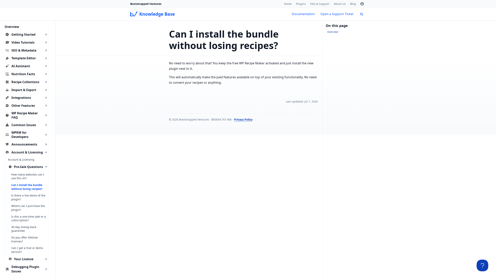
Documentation (303, 14)
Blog (353, 4)
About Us (340, 4)
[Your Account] (362, 4)
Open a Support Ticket (336, 14)
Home (288, 4)
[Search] (361, 14)
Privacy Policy (243, 119)
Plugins (301, 4)
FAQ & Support (319, 4)
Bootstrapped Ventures (145, 4)
